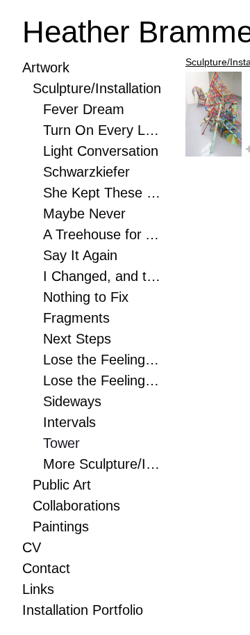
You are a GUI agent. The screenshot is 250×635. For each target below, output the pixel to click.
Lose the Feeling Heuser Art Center (102, 380)
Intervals (69, 422)
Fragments (76, 317)
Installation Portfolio (82, 610)
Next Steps (77, 338)
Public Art (62, 484)
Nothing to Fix (85, 297)
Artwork (45, 67)
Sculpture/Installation (97, 88)
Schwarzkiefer (86, 171)
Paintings (61, 526)
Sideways (72, 401)
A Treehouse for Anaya (102, 234)
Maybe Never (84, 213)
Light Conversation (100, 151)
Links (38, 589)
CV (31, 547)
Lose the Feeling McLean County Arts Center (102, 359)
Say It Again (80, 255)
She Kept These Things (102, 192)
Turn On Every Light (102, 130)
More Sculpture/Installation (102, 464)
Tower (61, 443)
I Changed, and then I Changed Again (102, 276)
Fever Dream (83, 109)
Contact (46, 568)
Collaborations (76, 505)
